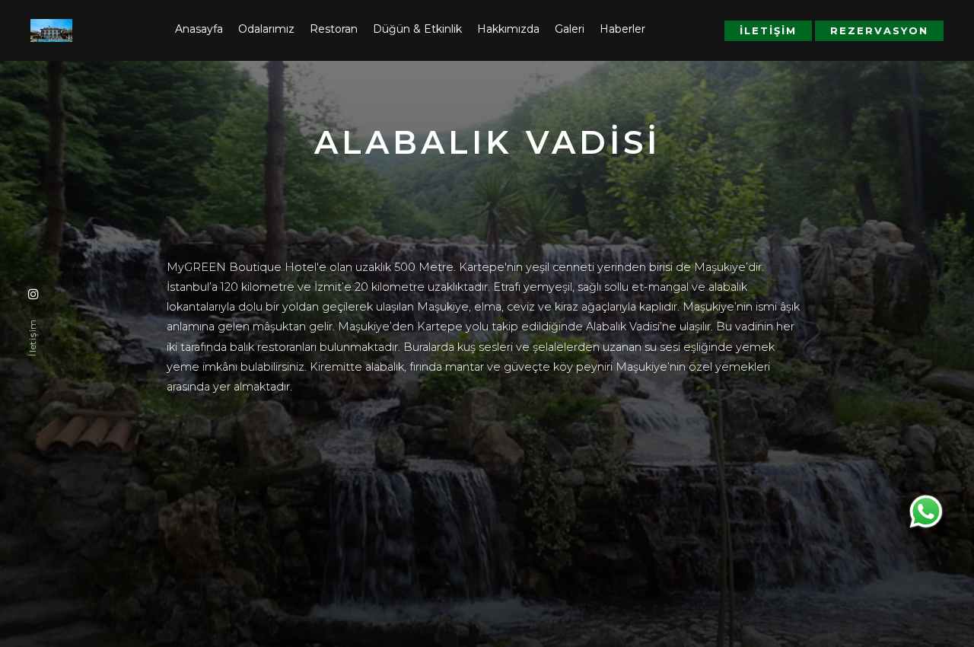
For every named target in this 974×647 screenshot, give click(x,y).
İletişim (768, 30)
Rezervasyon (879, 30)
